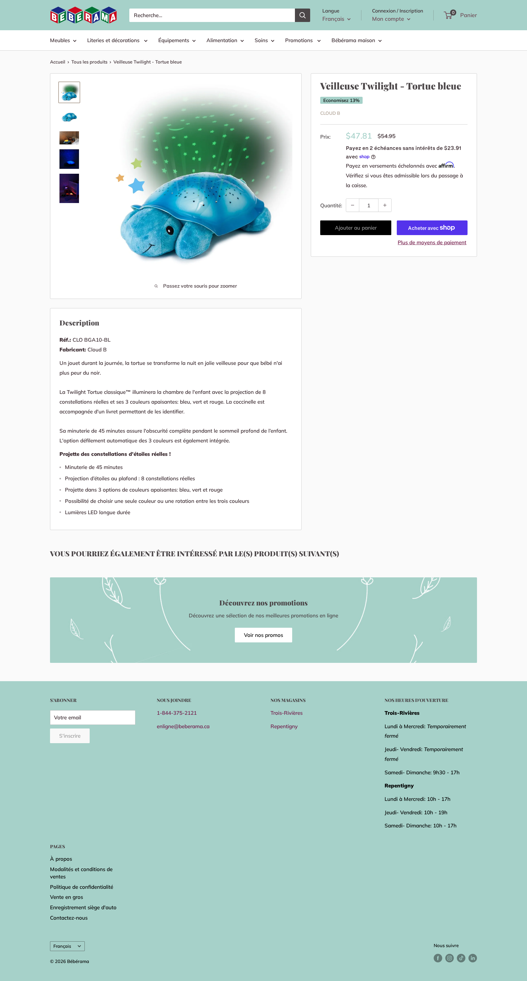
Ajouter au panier (356, 227)
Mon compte (389, 18)
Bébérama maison (353, 40)
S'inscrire (70, 735)
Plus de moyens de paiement (432, 242)
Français (62, 946)
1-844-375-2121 (177, 713)
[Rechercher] (302, 15)
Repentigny (284, 726)
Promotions (299, 40)
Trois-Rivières (287, 713)
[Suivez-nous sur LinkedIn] (472, 958)
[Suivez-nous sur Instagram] (449, 958)
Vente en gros (66, 897)
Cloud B (330, 113)
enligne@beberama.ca (183, 726)
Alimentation (221, 40)
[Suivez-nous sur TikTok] (461, 958)
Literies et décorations (114, 40)
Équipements (173, 40)
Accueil (57, 62)
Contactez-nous (69, 917)
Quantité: (331, 205)
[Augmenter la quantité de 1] (384, 205)
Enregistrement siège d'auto (83, 907)
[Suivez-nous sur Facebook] (438, 958)
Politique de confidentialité (81, 887)
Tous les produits (89, 62)
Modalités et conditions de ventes (81, 873)
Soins (261, 40)
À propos (61, 859)
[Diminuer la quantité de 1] (352, 205)
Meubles (60, 40)
